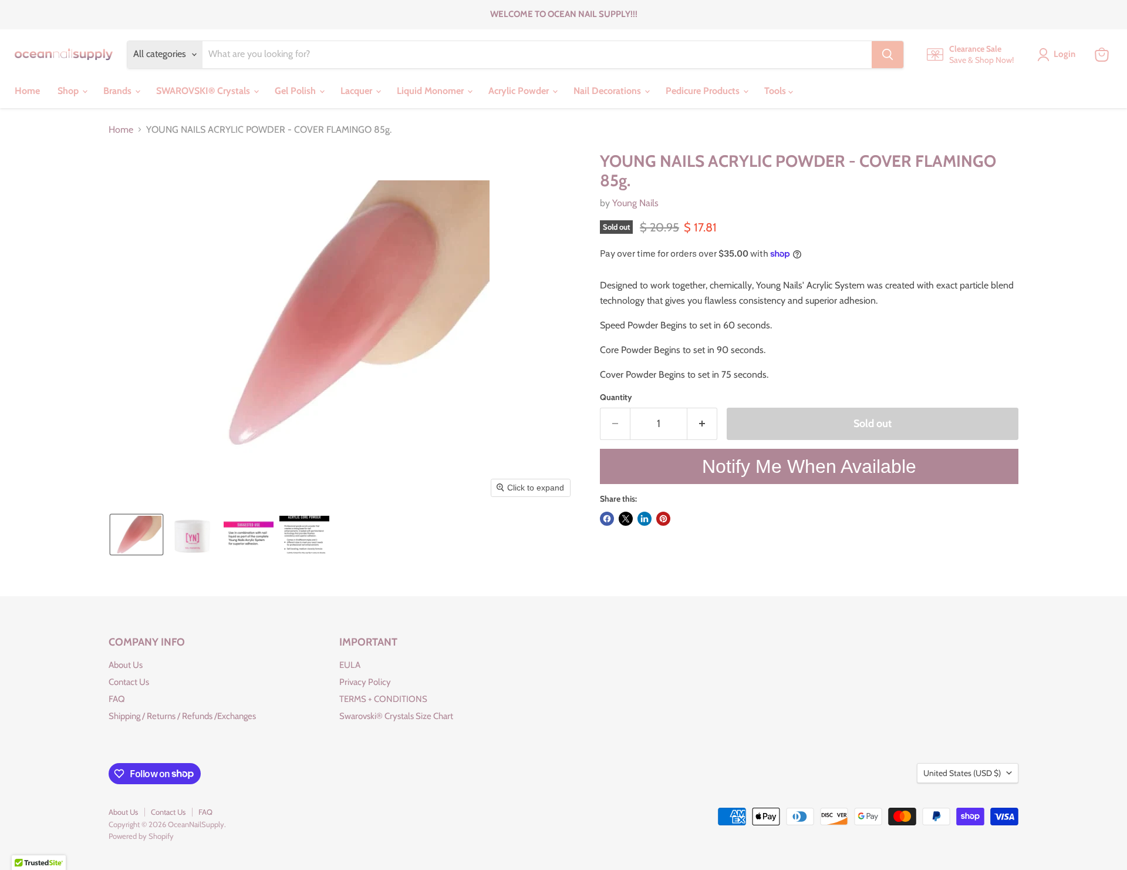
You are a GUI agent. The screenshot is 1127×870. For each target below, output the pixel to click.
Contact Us (129, 682)
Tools (776, 90)
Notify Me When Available (809, 466)
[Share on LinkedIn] (644, 519)
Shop (69, 90)
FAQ (117, 699)
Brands (118, 90)
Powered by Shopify (141, 836)
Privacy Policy (365, 682)
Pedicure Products (704, 90)
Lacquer (357, 90)
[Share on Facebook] (607, 519)
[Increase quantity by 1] (702, 424)
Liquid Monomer (431, 90)
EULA (349, 665)
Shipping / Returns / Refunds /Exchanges (182, 716)
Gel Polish (296, 90)
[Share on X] (626, 519)
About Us (126, 665)
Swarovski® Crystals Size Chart (396, 716)
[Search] (887, 54)
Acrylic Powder (519, 90)
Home (27, 90)
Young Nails (635, 203)
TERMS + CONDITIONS (383, 699)
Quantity (616, 397)
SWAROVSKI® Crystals (204, 90)
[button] (136, 535)
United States (962, 773)
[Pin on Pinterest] (663, 519)
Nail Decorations (608, 90)
